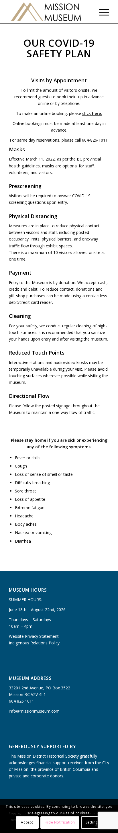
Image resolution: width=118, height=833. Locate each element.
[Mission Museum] (49, 11)
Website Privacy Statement (34, 636)
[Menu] (101, 11)
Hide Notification (60, 822)
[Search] (87, 11)
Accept (27, 822)
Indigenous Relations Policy (34, 643)
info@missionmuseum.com (34, 711)
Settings (93, 822)
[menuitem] (87, 11)
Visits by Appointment (59, 80)
